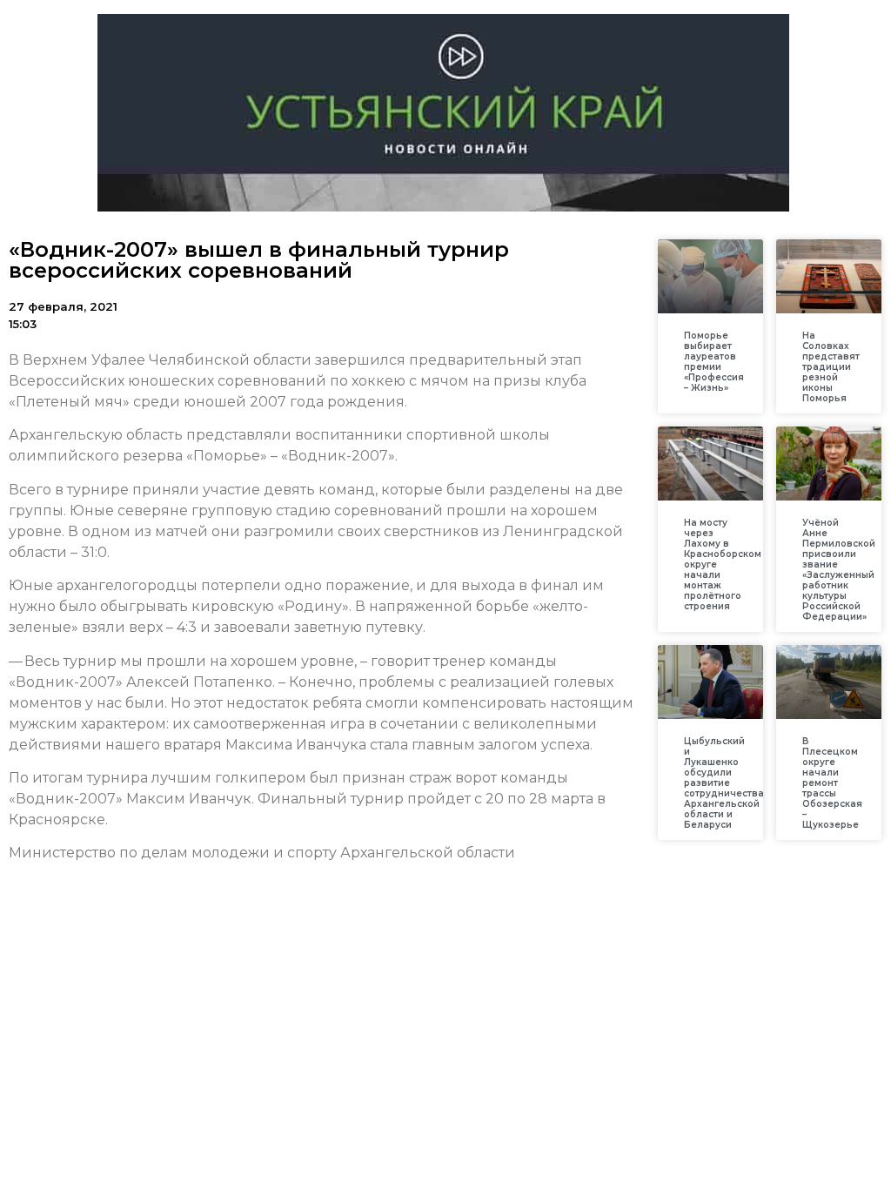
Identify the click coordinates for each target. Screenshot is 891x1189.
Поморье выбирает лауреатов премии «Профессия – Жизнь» (714, 361)
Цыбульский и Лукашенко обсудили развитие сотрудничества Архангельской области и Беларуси (724, 783)
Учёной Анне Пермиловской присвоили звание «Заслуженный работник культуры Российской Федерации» (838, 569)
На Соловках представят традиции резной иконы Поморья (831, 367)
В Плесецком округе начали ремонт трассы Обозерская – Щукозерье (832, 783)
